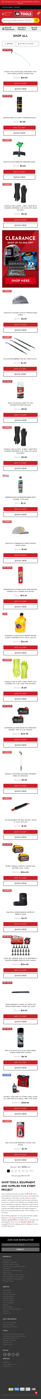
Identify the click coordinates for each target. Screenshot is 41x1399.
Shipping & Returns (9, 1294)
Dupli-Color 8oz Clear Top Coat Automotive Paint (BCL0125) (20, 404)
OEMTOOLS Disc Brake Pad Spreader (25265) (19, 162)
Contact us (6, 1362)
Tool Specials (7, 1260)
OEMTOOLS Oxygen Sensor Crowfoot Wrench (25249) (20, 913)
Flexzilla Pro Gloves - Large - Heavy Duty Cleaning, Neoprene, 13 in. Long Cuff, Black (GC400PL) (20, 208)
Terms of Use (7, 1342)
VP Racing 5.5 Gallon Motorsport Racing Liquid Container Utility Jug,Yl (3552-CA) (20, 636)
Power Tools (7, 1272)
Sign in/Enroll (7, 12)
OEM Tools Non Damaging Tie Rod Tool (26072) (20, 1144)
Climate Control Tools (11, 1264)
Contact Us (6, 1313)
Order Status (7, 1290)
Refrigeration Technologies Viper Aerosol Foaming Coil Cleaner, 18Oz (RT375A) (20, 590)
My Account (7, 1292)
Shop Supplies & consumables (12, 1279)
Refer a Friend (8, 1307)
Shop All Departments (9, 28)
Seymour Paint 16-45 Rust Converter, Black (19, 118)
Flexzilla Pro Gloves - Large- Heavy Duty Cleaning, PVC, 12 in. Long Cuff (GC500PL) (20, 682)
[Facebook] (4, 1354)
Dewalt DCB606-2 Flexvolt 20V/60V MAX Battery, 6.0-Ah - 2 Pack (20, 867)
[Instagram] (17, 1354)
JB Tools (29, 1194)
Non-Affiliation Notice (11, 1338)
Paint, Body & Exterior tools (12, 1270)
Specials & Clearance (22, 28)
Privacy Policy (8, 1344)
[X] (9, 1354)
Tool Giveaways (8, 1303)
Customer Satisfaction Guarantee (14, 1336)
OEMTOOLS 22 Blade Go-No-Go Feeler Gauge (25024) (20, 314)
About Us (6, 1311)
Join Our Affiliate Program (12, 1309)
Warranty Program (9, 1340)
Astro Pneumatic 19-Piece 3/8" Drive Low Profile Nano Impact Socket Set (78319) (20, 1005)
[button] (27, 44)
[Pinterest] (13, 1354)
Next (31, 1171)
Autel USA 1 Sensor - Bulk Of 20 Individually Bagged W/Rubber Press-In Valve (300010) (20, 959)
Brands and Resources (10, 1326)
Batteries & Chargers (10, 1262)
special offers (12, 1220)
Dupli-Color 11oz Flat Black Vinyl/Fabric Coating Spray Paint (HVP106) (20, 1051)
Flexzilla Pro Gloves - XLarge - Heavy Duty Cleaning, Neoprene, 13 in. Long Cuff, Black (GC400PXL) (20, 451)
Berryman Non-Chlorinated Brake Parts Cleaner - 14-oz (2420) (20, 498)
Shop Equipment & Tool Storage (14, 1277)
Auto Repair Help (8, 1324)
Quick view (20, 89)
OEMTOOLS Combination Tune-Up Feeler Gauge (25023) (20, 544)
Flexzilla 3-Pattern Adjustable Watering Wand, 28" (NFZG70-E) (20, 775)
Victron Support (8, 1298)
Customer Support (7, 7)
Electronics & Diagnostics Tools (14, 1266)
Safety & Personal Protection (13, 1274)
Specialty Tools (8, 1281)
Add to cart (20, 83)
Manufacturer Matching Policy (13, 1334)
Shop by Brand (34, 28)
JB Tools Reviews (8, 1300)
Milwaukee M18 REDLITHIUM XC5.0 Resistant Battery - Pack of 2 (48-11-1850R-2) (20, 729)
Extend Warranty (8, 1296)
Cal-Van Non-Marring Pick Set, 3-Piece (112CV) (20, 359)
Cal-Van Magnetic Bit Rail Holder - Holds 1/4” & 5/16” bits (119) (20, 821)
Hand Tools (7, 1268)
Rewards (17, 7)
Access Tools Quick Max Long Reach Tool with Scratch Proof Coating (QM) (20, 72)
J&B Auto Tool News (9, 1322)
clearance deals (25, 1222)
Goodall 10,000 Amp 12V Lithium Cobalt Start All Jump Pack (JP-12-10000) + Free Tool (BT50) (20, 1097)
